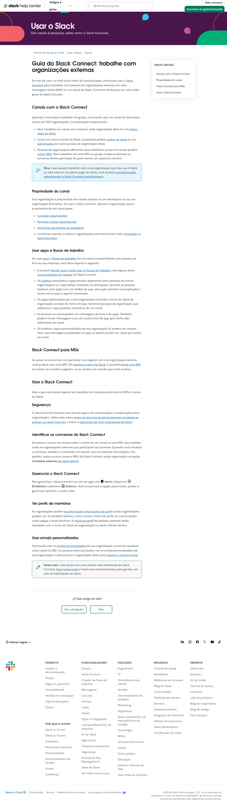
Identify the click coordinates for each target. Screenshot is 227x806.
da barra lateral (67, 461)
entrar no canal (117, 139)
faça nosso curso (67, 569)
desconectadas (47, 238)
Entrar (156, 6)
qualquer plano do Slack (89, 364)
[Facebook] (197, 642)
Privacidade (36, 792)
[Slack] (10, 719)
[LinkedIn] (182, 642)
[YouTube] (212, 642)
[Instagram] (190, 642)
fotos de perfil (84, 521)
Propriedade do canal (169, 80)
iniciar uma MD (130, 364)
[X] (204, 642)
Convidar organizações (52, 216)
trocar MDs (44, 154)
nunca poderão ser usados (54, 275)
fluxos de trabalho (64, 258)
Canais (88, 52)
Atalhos (46, 281)
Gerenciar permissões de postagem (60, 228)
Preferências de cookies (71, 792)
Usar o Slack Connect (168, 92)
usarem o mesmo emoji (122, 555)
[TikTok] (219, 642)
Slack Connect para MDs (170, 86)
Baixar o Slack (14, 792)
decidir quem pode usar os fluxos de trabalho (81, 270)
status (44, 521)
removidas (130, 234)
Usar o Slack (74, 52)
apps (46, 258)
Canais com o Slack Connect (173, 73)
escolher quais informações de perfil (88, 511)
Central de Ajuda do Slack (49, 52)
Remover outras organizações (56, 222)
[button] (74, 609)
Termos (50, 792)
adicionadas (45, 144)
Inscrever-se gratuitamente (205, 9)
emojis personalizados (71, 546)
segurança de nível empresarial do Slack (105, 422)
